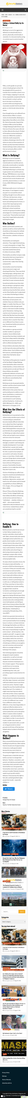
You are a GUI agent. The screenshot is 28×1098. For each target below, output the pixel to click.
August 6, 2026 (17, 1010)
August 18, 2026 (18, 980)
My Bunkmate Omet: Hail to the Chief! (12, 1033)
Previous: (9, 799)
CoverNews (15, 1095)
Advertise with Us (7, 1083)
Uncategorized (6, 20)
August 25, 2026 (15, 836)
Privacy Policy (5, 1072)
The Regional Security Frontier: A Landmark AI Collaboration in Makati (12, 886)
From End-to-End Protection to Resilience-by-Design (14, 833)
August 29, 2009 (9, 27)
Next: (12, 804)
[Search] (25, 10)
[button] (3, 1096)
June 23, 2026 (17, 1061)
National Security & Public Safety (10, 970)
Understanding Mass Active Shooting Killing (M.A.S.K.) (14, 1059)
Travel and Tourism (7, 828)
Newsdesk (21, 970)
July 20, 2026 (14, 1035)
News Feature (14, 999)
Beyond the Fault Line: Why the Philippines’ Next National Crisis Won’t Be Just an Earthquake (14, 860)
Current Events (6, 967)
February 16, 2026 (15, 863)
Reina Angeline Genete (8, 980)
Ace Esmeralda (7, 836)
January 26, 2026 (20, 889)
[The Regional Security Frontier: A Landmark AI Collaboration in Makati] (14, 875)
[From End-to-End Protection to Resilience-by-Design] (14, 822)
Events (4, 1054)
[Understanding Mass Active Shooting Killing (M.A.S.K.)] (14, 1048)
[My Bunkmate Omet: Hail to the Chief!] (14, 1023)
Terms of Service (6, 1079)
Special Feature (6, 854)
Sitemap (4, 1076)
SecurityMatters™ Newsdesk (9, 889)
